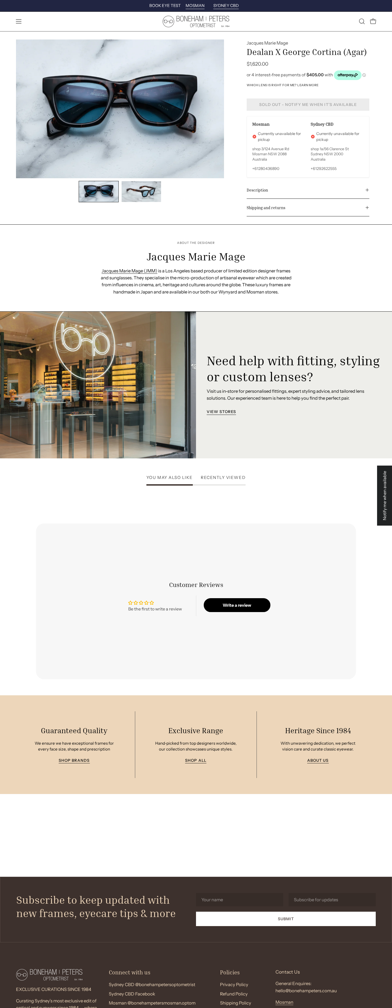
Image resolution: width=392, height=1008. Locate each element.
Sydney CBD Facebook (132, 994)
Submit (286, 918)
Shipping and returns (266, 207)
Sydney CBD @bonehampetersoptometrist (152, 984)
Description (257, 190)
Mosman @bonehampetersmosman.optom (152, 1003)
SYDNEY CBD (226, 5)
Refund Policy (234, 994)
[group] (196, 5)
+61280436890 (265, 168)
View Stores (221, 411)
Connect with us (129, 972)
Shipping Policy (235, 1003)
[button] (361, 21)
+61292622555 (324, 168)
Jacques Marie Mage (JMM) (129, 270)
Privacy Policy (234, 984)
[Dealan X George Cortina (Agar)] (99, 191)
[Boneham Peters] (196, 21)
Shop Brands (74, 760)
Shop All (196, 760)
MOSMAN (195, 5)
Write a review (237, 605)
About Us (318, 760)
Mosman (284, 1002)
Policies (230, 972)
